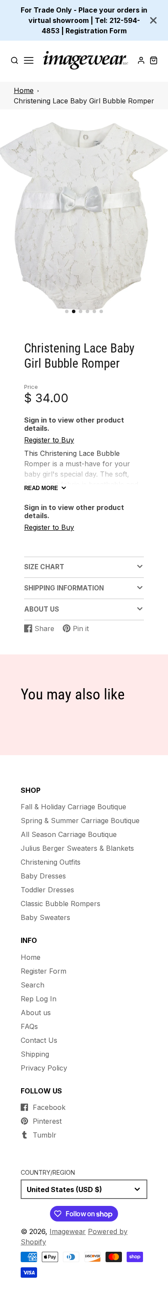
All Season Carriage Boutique (69, 834)
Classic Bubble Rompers (60, 903)
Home (24, 90)
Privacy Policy (44, 1068)
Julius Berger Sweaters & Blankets (77, 848)
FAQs (29, 1026)
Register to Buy (49, 440)
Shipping (35, 1054)
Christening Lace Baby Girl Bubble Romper (84, 100)
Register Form (43, 971)
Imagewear (68, 1231)
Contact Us (39, 1040)
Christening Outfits (51, 862)
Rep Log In (38, 998)
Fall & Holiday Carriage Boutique (73, 806)
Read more (41, 488)
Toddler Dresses (47, 889)
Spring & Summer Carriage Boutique (80, 820)
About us (36, 1012)
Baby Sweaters (45, 917)
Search (32, 985)
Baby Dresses (43, 876)
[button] (66, 311)
